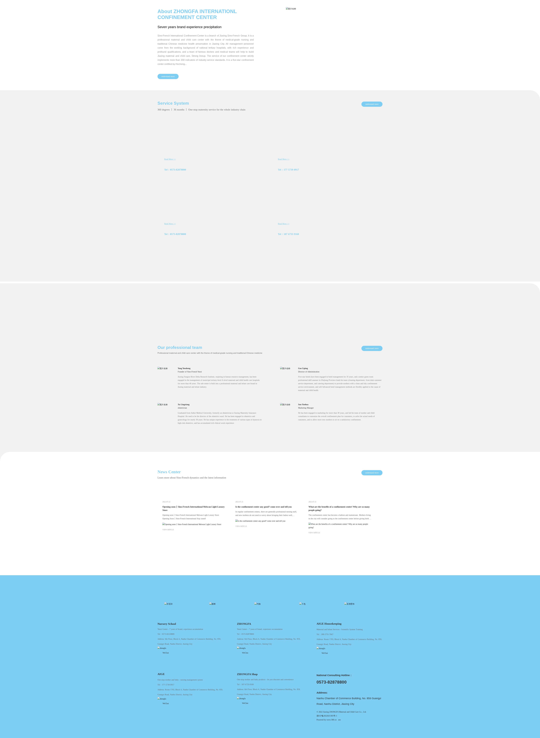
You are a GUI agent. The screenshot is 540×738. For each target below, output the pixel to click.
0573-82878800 (178, 169)
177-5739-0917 (168, 685)
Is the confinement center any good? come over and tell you (263, 507)
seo (339, 720)
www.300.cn (332, 720)
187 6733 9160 (291, 234)
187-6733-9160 (247, 684)
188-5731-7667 (327, 634)
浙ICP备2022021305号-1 (327, 716)
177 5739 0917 (291, 169)
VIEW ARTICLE (168, 530)
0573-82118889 (168, 634)
